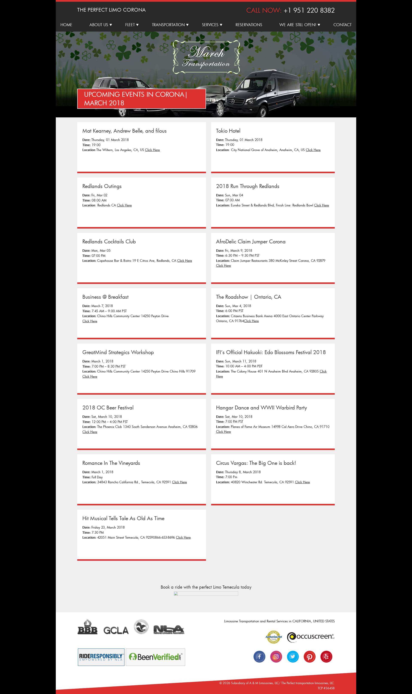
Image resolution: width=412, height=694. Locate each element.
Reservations (249, 24)
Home (66, 24)
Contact (342, 24)
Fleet (130, 24)
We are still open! (297, 24)
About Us (98, 24)
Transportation (168, 24)
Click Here (152, 150)
